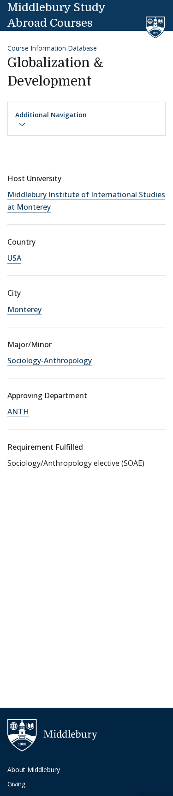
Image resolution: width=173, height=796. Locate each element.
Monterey (24, 309)
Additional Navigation (51, 114)
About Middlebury (33, 769)
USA (14, 258)
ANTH (18, 412)
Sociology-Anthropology (49, 360)
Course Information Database (52, 48)
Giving (16, 783)
